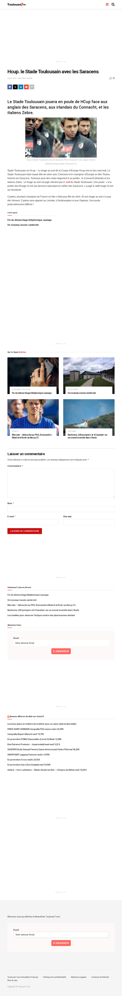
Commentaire (15, 465)
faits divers (73, 389)
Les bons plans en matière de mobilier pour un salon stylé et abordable (41, 724)
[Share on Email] (26, 87)
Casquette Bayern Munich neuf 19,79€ (25, 734)
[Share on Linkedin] (20, 87)
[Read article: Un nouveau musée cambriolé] (89, 375)
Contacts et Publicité (100, 977)
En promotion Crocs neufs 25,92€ (23, 759)
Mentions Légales (78, 977)
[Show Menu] (107, 4)
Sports (15, 431)
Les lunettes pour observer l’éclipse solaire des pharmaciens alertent (41, 615)
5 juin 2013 (12, 78)
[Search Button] (113, 4)
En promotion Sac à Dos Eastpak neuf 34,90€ (28, 765)
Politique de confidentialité (54, 977)
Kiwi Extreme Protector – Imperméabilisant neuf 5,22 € (33, 744)
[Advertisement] (61, 34)
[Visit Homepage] (16, 4)
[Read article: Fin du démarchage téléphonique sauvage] (33, 375)
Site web (67, 516)
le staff (67, 182)
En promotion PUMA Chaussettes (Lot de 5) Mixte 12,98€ (34, 739)
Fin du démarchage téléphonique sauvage (29, 220)
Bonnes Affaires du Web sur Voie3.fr (27, 716)
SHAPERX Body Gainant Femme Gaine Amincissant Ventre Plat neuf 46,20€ (43, 749)
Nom (10, 503)
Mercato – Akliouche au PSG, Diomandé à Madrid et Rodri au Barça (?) (41, 605)
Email (16, 638)
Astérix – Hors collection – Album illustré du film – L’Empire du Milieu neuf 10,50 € (47, 770)
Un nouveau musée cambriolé (23, 225)
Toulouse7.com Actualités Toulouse (22, 977)
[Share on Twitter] (15, 87)
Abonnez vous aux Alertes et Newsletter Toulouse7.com (33, 916)
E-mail (11, 516)
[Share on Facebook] (9, 87)
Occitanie (72, 431)
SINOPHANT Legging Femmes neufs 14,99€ (28, 754)
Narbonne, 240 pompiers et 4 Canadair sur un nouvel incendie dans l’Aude (43, 610)
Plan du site (12, 980)
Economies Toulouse (21, 389)
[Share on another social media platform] (31, 87)
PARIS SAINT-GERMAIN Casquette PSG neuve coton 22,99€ (35, 729)
